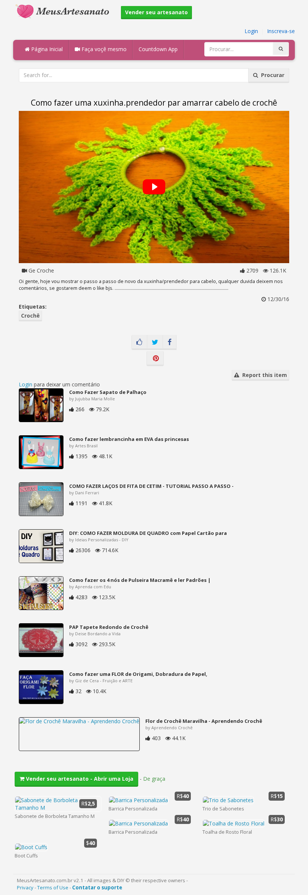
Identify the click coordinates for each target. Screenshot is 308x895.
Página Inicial (46, 49)
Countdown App (158, 49)
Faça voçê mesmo (103, 49)
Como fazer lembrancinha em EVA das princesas (129, 439)
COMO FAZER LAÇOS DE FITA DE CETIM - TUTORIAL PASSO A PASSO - (151, 486)
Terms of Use (52, 887)
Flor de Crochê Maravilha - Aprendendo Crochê (203, 721)
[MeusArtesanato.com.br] (64, 10)
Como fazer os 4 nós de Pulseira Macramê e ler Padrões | (140, 580)
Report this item (263, 375)
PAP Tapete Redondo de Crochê (108, 627)
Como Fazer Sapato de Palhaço (107, 392)
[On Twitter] (155, 342)
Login (251, 31)
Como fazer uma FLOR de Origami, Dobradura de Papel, (138, 674)
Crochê (30, 315)
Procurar (271, 75)
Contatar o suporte (97, 887)
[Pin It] (155, 358)
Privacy (25, 887)
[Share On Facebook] (170, 342)
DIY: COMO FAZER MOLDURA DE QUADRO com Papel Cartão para (148, 533)
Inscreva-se (281, 31)
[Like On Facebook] (139, 342)
